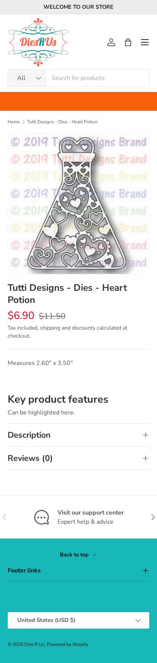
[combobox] (78, 78)
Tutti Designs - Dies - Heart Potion (62, 122)
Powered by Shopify (67, 644)
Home (14, 122)
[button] (128, 42)
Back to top (75, 554)
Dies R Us (34, 644)
